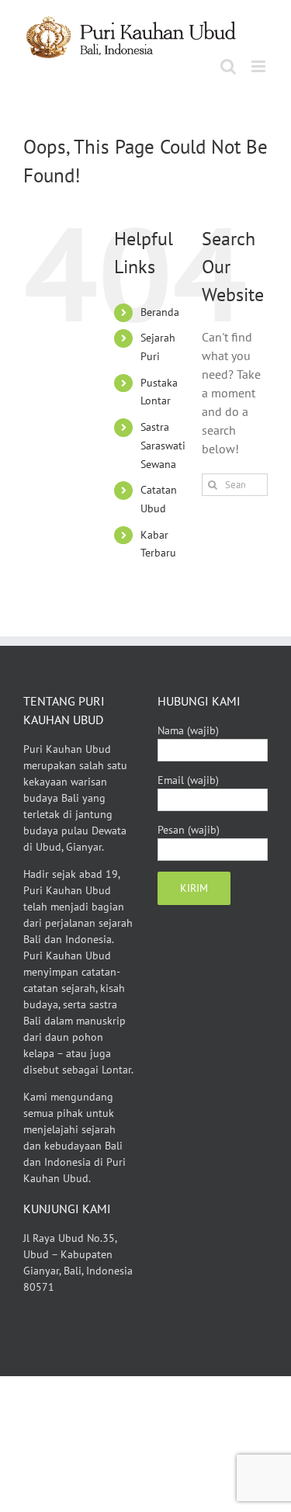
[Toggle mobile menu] (259, 66)
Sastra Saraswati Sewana (162, 445)
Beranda (159, 312)
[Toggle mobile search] (228, 66)
